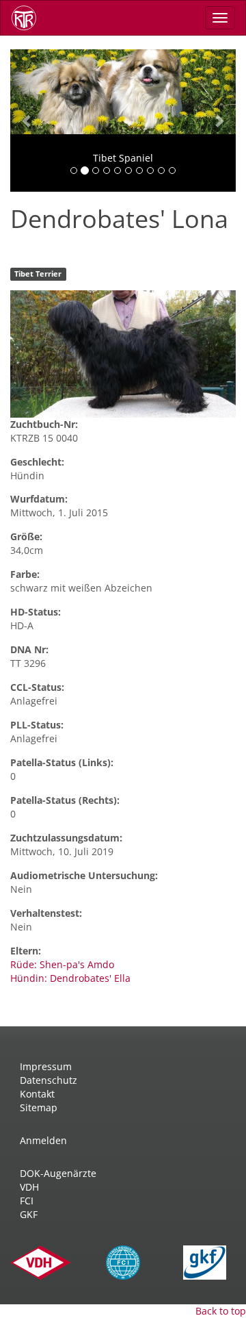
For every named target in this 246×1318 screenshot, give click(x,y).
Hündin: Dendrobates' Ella (70, 978)
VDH (29, 1186)
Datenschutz (48, 1080)
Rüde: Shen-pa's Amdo (62, 964)
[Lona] (123, 354)
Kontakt (37, 1093)
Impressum (46, 1066)
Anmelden (43, 1140)
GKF (29, 1214)
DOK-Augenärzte (58, 1173)
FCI (26, 1200)
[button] (27, 120)
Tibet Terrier (38, 274)
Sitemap (38, 1107)
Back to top (220, 1310)
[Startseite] (28, 18)
